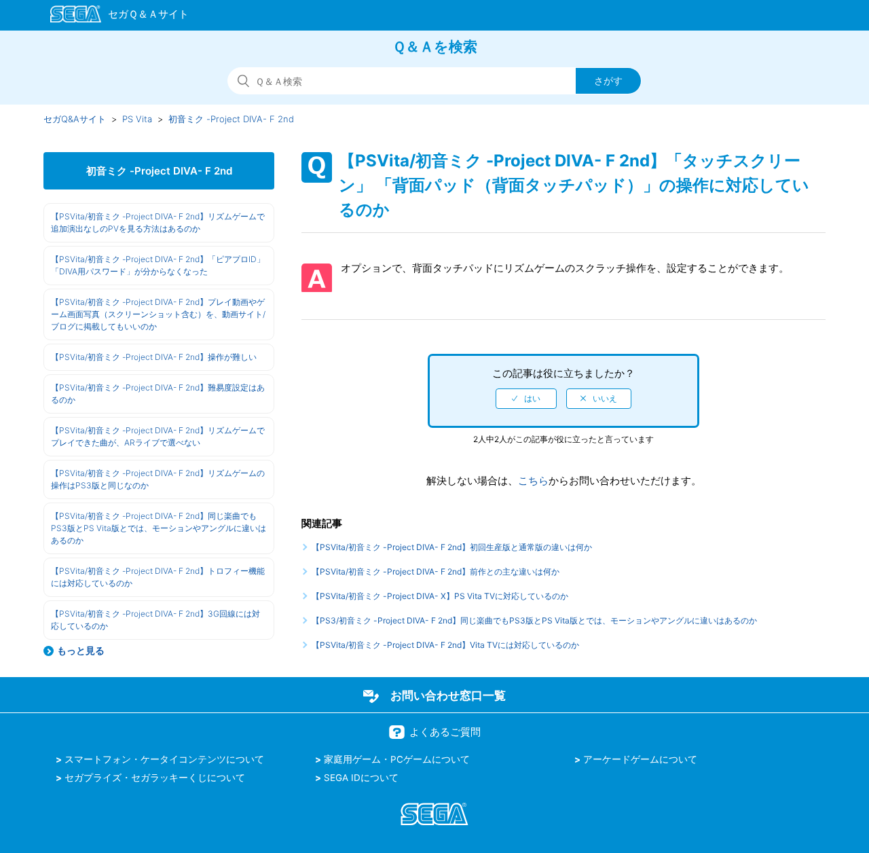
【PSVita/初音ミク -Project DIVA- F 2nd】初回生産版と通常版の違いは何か (452, 547)
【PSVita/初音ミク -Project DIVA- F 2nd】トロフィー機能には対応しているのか (158, 577)
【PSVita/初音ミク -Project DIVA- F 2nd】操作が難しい (154, 357)
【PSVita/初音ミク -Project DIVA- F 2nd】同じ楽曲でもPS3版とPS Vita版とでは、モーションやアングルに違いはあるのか (158, 528)
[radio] (526, 398)
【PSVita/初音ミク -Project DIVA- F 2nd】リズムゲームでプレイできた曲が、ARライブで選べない (158, 436)
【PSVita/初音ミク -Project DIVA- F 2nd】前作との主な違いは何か (435, 571)
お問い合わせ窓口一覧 (448, 695)
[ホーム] (113, 16)
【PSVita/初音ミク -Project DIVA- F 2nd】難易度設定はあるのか (158, 393)
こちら (533, 480)
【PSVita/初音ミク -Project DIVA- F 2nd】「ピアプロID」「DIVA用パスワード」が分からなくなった (158, 265)
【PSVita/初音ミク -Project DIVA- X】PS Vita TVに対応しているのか (440, 596)
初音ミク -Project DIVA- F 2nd (231, 118)
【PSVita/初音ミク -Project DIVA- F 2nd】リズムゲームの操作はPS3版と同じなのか (158, 479)
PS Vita (137, 118)
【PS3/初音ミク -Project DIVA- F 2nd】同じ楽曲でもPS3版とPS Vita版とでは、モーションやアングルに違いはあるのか (534, 620)
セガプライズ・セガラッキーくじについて (154, 777)
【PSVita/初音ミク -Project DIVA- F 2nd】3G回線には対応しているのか (155, 620)
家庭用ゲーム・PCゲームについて (397, 759)
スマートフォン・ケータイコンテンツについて (164, 759)
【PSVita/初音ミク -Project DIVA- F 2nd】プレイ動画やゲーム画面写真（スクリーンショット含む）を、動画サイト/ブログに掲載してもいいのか (158, 314)
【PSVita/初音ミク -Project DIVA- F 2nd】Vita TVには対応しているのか (445, 645)
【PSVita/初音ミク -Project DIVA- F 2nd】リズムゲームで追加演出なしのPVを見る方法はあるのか (158, 222)
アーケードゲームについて (640, 759)
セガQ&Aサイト (74, 118)
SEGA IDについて (361, 777)
